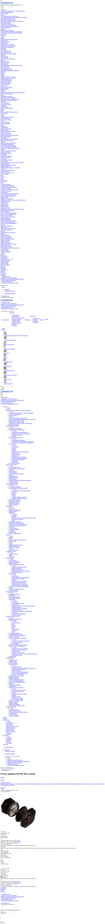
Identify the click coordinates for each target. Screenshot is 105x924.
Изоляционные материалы (18, 440)
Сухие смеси (15, 446)
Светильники (15, 576)
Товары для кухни (16, 666)
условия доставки (16, 841)
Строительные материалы (15, 428)
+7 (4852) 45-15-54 (5, 276)
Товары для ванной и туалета (19, 690)
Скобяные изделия (13, 554)
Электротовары (13, 560)
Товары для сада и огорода (15, 618)
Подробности (4, 836)
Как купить (9, 722)
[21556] (18, 830)
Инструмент (12, 508)
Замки (2, 789)
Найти (2, 913)
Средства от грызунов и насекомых (20, 640)
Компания (8, 738)
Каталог (8, 409)
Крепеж (11, 537)
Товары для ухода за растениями (20, 648)
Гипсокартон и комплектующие (20, 432)
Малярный (14, 515)
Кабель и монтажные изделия (19, 567)
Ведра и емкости (16, 622)
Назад (9, 407)
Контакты (3, 891)
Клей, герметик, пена (14, 467)
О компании (4, 887)
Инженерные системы (14, 594)
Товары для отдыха (13, 709)
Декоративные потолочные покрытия (21, 490)
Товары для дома (13, 660)
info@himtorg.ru (5, 296)
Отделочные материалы (15, 486)
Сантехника (15, 602)
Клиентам (3, 889)
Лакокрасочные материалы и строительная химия (21, 413)
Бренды (2, 890)
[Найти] (2, 8)
